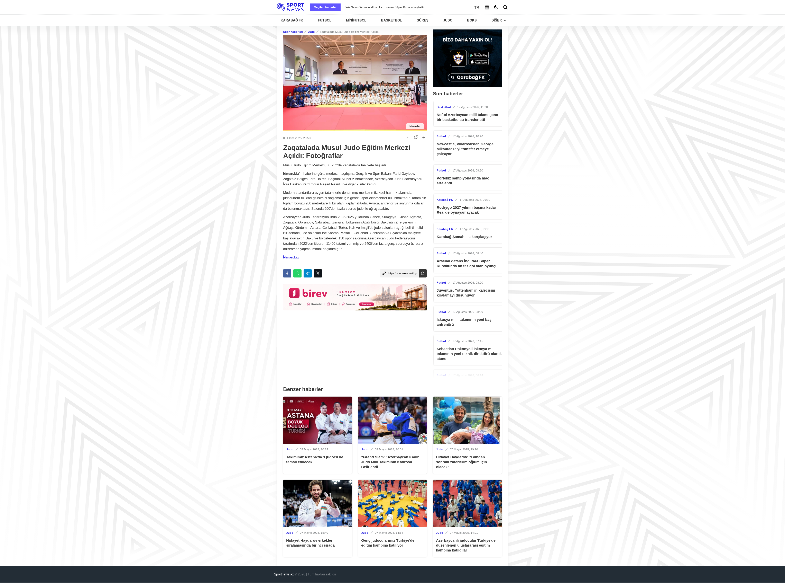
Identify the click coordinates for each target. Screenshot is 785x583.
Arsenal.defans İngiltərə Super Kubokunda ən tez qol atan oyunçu (467, 263)
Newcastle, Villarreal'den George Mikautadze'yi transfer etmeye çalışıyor (465, 149)
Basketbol (444, 107)
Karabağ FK (445, 199)
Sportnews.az (284, 574)
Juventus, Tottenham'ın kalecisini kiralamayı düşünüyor (466, 292)
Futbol (441, 136)
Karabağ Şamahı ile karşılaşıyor (464, 237)
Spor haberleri (293, 31)
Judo (311, 31)
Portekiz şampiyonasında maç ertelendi (463, 180)
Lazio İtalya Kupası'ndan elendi (364, 7)
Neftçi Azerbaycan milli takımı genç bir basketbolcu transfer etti (467, 117)
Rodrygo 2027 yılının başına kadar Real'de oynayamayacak (466, 209)
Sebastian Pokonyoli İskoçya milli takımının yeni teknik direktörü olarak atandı (469, 354)
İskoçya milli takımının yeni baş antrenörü (464, 322)
